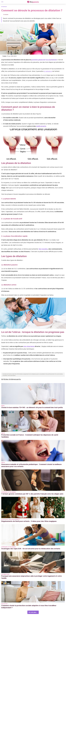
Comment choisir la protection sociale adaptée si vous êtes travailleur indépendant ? (28, 607)
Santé (3, 433)
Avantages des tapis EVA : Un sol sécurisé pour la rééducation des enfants (30, 549)
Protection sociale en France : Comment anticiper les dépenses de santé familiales (29, 436)
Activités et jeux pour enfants (10, 519)
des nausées (43, 249)
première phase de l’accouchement (44, 60)
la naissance (48, 71)
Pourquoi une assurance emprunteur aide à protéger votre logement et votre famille (31, 577)
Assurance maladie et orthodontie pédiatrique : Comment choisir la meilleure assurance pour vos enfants (31, 465)
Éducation (4, 603)
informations (5, 574)
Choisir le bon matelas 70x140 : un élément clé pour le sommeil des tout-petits (32, 407)
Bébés (3, 405)
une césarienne (28, 346)
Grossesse (4, 6)
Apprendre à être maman (8, 492)
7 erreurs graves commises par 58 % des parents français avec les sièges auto (32, 494)
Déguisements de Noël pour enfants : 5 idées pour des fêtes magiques (29, 521)
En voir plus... (33, 612)
